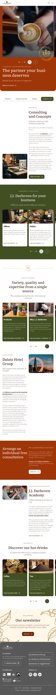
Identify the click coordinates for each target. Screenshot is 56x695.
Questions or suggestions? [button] (39, 663)
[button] (30, 62)
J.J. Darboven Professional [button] (39, 659)
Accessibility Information (36, 688)
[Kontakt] (49, 3)
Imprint (16, 688)
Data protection (26, 688)
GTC (20, 688)
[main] (28, 324)
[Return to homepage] (6, 3)
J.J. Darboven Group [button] (37, 654)
